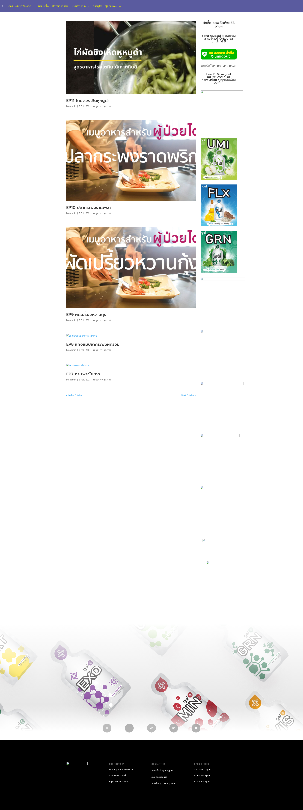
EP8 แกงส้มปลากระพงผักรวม (93, 344)
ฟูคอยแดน (110, 6)
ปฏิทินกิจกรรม (60, 6)
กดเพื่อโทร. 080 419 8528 (218, 66)
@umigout (168, 770)
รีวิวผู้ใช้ (97, 6)
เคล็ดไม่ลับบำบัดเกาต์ (19, 6)
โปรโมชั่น (43, 6)
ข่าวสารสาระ (78, 6)
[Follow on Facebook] (129, 728)
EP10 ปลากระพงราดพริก (88, 208)
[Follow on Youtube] (196, 728)
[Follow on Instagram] (173, 728)
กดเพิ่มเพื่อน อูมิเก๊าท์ (225, 81)
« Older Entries (74, 395)
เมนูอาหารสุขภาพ (102, 106)
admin (72, 106)
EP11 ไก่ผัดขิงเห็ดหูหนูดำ (87, 101)
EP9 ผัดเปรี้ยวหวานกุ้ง (86, 315)
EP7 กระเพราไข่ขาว (83, 374)
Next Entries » (188, 395)
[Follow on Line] (107, 728)
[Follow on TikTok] (151, 728)
